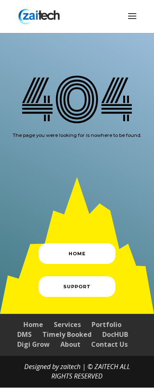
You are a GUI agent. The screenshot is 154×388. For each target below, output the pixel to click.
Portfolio (107, 324)
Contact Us (109, 344)
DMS (24, 334)
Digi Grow (33, 344)
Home (33, 324)
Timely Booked (67, 334)
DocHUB (115, 334)
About (70, 344)
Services (67, 324)
